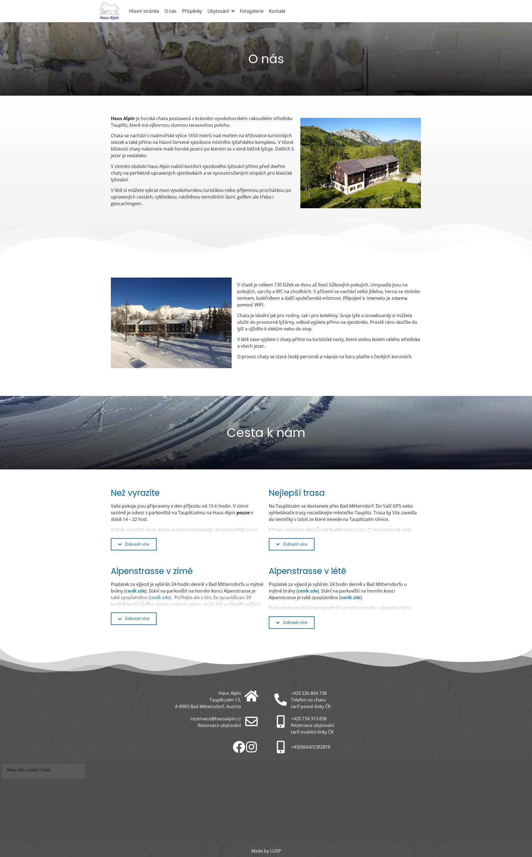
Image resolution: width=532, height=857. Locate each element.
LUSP (275, 851)
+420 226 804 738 (309, 693)
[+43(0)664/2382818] (280, 747)
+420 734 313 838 (309, 719)
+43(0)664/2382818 (310, 747)
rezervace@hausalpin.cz (216, 719)
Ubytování (218, 11)
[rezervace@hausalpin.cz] (251, 721)
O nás (171, 11)
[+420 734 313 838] (280, 721)
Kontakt (277, 11)
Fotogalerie (252, 11)
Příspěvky (192, 11)
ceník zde (135, 591)
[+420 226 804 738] (280, 699)
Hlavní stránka (144, 11)
